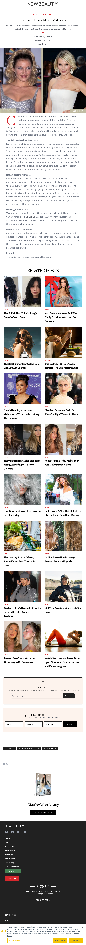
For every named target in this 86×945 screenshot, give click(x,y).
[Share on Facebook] (4, 764)
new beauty (50, 749)
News (6, 554)
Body (47, 604)
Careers (7, 842)
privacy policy (60, 701)
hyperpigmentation (29, 749)
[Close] (82, 927)
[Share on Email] (7, 764)
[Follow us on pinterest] (12, 832)
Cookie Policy (9, 863)
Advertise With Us (11, 851)
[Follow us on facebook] (6, 832)
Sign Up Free (43, 900)
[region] (43, 934)
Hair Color (47, 14)
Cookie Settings (13, 871)
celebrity (9, 749)
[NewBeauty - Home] (43, 4)
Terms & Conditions (12, 867)
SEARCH (70, 724)
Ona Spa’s (30, 216)
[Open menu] (5, 4)
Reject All (76, 940)
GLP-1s (48, 360)
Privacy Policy (10, 859)
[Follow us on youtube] (25, 832)
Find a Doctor (9, 846)
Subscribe (12, 878)
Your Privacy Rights (15, 940)
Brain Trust (9, 855)
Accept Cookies (60, 940)
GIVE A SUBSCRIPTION (43, 813)
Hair (6, 310)
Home (36, 14)
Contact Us (9, 838)
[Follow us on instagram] (18, 832)
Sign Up (67, 696)
